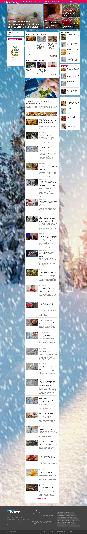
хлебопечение (71, 522)
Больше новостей (42, 498)
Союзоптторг (61, 512)
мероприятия (61, 525)
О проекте (69, 531)
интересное (69, 517)
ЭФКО (72, 512)
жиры (68, 524)
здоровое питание (62, 524)
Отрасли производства (51, 532)
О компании (61, 532)
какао (70, 525)
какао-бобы (63, 522)
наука (59, 520)
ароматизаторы (75, 520)
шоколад (68, 515)
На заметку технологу (44, 1)
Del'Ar (66, 525)
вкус (59, 522)
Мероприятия (55, 1)
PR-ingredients (71, 1)
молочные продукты (66, 520)
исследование (61, 515)
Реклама (63, 1)
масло (77, 525)
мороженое (73, 515)
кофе (74, 525)
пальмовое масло (62, 517)
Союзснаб (67, 512)
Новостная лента (31, 1)
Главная (22, 1)
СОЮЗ (75, 517)
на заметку (73, 524)
